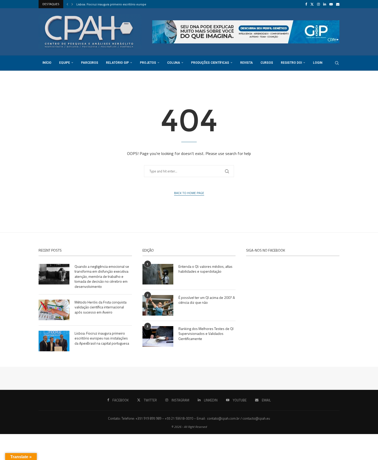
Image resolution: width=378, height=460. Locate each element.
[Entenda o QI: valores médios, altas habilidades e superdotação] (157, 274)
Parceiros (89, 63)
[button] (67, 4)
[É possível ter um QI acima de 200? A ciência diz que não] (157, 305)
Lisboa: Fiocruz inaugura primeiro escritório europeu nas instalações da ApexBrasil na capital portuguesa (102, 338)
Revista (246, 63)
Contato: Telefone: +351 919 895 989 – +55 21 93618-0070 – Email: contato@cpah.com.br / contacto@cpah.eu (189, 418)
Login (317, 63)
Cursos (266, 63)
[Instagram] (318, 4)
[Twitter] (312, 4)
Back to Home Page (189, 193)
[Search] (336, 63)
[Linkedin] (324, 4)
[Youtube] (331, 4)
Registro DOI (291, 63)
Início (46, 63)
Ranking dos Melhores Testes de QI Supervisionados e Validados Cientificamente (205, 333)
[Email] (337, 4)
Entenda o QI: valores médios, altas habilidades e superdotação (205, 269)
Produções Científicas (210, 63)
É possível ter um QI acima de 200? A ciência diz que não (206, 300)
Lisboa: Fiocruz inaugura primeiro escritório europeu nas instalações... (124, 4)
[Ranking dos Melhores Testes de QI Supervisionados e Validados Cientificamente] (157, 336)
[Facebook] (306, 4)
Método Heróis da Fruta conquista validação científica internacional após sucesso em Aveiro (101, 307)
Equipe (64, 63)
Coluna (173, 63)
